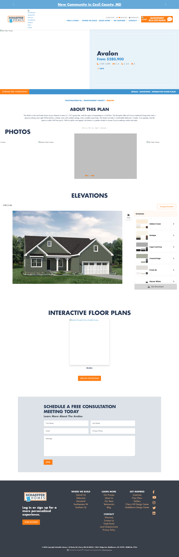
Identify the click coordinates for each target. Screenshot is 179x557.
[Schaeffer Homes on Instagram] (154, 503)
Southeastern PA (73, 100)
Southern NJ (80, 507)
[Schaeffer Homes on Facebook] (154, 492)
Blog (109, 507)
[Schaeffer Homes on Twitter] (154, 508)
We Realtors (121, 18)
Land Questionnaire (109, 526)
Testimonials (109, 504)
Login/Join (110, 18)
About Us (109, 498)
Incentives (137, 495)
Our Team (109, 501)
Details (134, 92)
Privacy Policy (109, 530)
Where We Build (89, 20)
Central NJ (81, 495)
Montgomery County (94, 100)
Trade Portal (108, 523)
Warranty (135, 18)
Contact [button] (133, 20)
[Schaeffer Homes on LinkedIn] (154, 513)
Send (48, 462)
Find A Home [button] (73, 20)
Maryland (80, 501)
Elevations (145, 92)
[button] (86, 175)
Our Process (109, 495)
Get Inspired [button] (120, 20)
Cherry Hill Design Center (137, 504)
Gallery (137, 501)
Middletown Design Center (137, 507)
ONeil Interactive (107, 550)
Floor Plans (137, 498)
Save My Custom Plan (89, 378)
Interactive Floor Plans (164, 92)
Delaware (80, 498)
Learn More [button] (105, 20)
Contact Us (109, 520)
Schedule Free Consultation (14, 92)
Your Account (31, 522)
